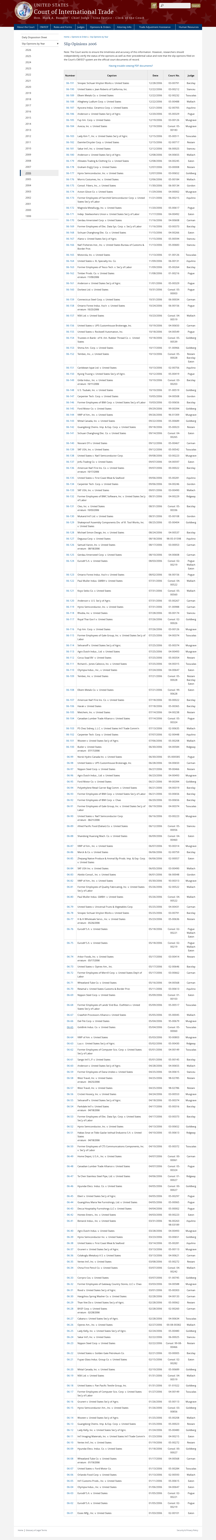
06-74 (70, 956)
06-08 (70, 1458)
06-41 (70, 1220)
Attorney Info (124, 27)
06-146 (70, 402)
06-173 (70, 197)
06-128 (70, 532)
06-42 (70, 1214)
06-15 (70, 1407)
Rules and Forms (63, 27)
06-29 (70, 1302)
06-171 (70, 214)
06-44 (70, 1202)
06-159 (70, 299)
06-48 (70, 1166)
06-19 (70, 1375)
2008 (28, 160)
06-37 (70, 1249)
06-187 (70, 107)
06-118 (70, 613)
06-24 (70, 1337)
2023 (28, 68)
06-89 (70, 826)
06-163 (70, 267)
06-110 (70, 670)
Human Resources (189, 27)
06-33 (70, 1277)
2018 (28, 99)
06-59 (70, 1071)
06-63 (70, 1043)
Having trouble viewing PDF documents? (131, 65)
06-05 (70, 1480)
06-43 (70, 1208)
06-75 (70, 942)
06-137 (70, 461)
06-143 (70, 420)
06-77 (70, 919)
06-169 (70, 226)
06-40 (70, 1230)
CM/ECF (44, 27)
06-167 (70, 238)
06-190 (70, 89)
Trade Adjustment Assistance (154, 27)
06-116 (70, 629)
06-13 (70, 1423)
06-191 (70, 83)
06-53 (70, 1116)
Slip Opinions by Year (99, 37)
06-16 (70, 1401)
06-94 (70, 787)
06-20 (70, 1369)
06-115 (70, 635)
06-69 (70, 995)
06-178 (70, 167)
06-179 (70, 160)
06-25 (70, 1330)
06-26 (70, 1324)
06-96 (70, 775)
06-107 (70, 699)
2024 (28, 62)
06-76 (70, 929)
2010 (28, 148)
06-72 (70, 972)
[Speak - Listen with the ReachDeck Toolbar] (154, 6)
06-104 (70, 718)
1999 (28, 216)
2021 (28, 80)
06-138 (70, 455)
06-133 (70, 490)
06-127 (70, 538)
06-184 (70, 126)
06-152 (70, 353)
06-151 (70, 367)
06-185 (70, 120)
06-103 (70, 728)
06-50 (70, 1146)
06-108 (70, 689)
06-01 (70, 1513)
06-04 (70, 1487)
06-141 (70, 433)
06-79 (70, 906)
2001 (28, 203)
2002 (28, 197)
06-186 (70, 113)
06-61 (70, 1059)
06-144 (70, 414)
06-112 (70, 657)
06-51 (70, 1132)
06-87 (70, 846)
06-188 (70, 101)
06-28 (70, 1308)
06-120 (70, 600)
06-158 (70, 305)
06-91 (70, 806)
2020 (28, 86)
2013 (28, 129)
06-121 (70, 590)
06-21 (70, 1359)
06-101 (70, 740)
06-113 (70, 651)
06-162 (70, 273)
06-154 (70, 337)
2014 (28, 123)
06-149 (70, 380)
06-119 (70, 606)
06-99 (70, 756)
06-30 (70, 1296)
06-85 (70, 858)
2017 (28, 105)
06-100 (70, 746)
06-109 (70, 676)
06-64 (70, 1037)
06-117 (70, 619)
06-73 (70, 966)
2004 (28, 185)
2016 (28, 111)
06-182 (70, 142)
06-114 (70, 645)
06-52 (70, 1126)
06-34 (70, 1267)
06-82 (70, 880)
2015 (28, 117)
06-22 (70, 1353)
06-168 (70, 232)
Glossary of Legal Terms (36, 1530)
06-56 (70, 1094)
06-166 (70, 244)
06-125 (70, 554)
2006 (28, 173)
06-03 (70, 1493)
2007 (28, 166)
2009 (28, 154)
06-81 (70, 886)
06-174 (70, 191)
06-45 (70, 1196)
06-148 (70, 390)
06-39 (70, 1237)
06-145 (70, 408)
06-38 (70, 1243)
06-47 (70, 1176)
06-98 (70, 762)
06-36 (70, 1255)
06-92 (70, 800)
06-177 (70, 173)
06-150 (70, 373)
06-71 (70, 982)
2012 (28, 136)
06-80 (70, 896)
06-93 (70, 793)
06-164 (70, 261)
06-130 (70, 516)
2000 (28, 210)
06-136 (70, 467)
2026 (28, 49)
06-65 (70, 1027)
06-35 (70, 1261)
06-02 (70, 1503)
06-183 (70, 136)
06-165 (70, 254)
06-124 (70, 560)
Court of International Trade (74, 12)
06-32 (70, 1284)
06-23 (70, 1343)
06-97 (70, 769)
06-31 (70, 1290)
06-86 (70, 852)
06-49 (70, 1156)
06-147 (70, 396)
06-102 (70, 734)
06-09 (70, 1448)
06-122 (70, 580)
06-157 (70, 315)
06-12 (70, 1430)
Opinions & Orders (100, 27)
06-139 (70, 449)
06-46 (70, 1186)
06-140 (70, 443)
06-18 (70, 1385)
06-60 (70, 1065)
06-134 (70, 484)
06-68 (70, 1004)
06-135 (70, 477)
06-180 (70, 154)
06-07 (70, 1468)
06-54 (70, 1106)
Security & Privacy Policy (187, 1530)
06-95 (70, 781)
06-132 (70, 496)
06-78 (70, 912)
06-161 (70, 283)
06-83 (70, 874)
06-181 (70, 148)
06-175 (70, 185)
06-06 (70, 1474)
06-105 (70, 712)
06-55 (70, 1100)
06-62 (70, 1049)
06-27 (70, 1318)
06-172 (70, 207)
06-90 (70, 816)
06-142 (70, 427)
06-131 (70, 506)
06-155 (70, 331)
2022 (28, 74)
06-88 (70, 836)
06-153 (70, 347)
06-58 (70, 1078)
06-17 (70, 1391)
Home (66, 37)
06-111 (70, 663)
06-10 (70, 1442)
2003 (28, 191)
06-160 (70, 289)
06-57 (70, 1087)
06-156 (70, 325)
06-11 (70, 1436)
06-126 (70, 544)
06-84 (70, 868)
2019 (28, 93)
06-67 (70, 1014)
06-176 (70, 179)
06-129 (70, 522)
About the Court (25, 27)
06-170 (70, 220)
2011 (28, 142)
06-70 (70, 988)
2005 (28, 179)
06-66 (70, 1021)
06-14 (70, 1417)
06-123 (70, 574)
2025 (28, 56)
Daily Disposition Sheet (34, 37)
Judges (80, 27)
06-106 (70, 706)
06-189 (70, 95)
